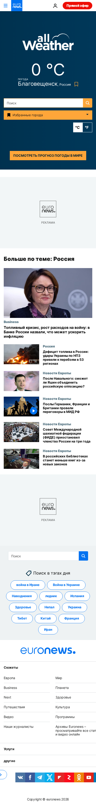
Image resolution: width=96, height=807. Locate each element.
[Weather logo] (48, 43)
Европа (9, 678)
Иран (48, 630)
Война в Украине (66, 585)
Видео (9, 717)
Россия (49, 346)
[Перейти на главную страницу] (16, 5)
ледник (51, 596)
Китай (46, 618)
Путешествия (14, 707)
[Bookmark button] (75, 84)
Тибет (22, 618)
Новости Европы (57, 373)
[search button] (87, 103)
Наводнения (22, 596)
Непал (49, 607)
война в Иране (27, 585)
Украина (74, 607)
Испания (77, 596)
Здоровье (23, 607)
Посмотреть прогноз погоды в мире (48, 155)
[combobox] (48, 103)
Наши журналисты (19, 727)
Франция (71, 618)
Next (7, 697)
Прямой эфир (77, 5)
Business (11, 321)
